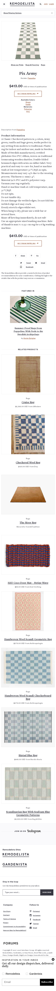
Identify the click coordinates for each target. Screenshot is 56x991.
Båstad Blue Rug (28, 755)
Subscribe (47, 982)
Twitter (36, 923)
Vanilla (28, 104)
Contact (6, 915)
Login (51, 4)
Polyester (28, 109)
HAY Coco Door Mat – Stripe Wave (28, 583)
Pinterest (36, 911)
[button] (40, 4)
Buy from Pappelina (27, 93)
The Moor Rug (28, 522)
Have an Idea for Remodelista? (14, 930)
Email (35, 928)
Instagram (37, 915)
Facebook (36, 919)
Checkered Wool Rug (28, 462)
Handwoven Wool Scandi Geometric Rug (28, 639)
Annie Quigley (29, 338)
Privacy (5, 922)
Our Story (7, 911)
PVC (28, 111)
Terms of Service (9, 919)
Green (28, 102)
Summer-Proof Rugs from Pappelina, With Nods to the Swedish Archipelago (28, 331)
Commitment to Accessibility (14, 926)
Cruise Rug (28, 402)
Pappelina (31, 78)
